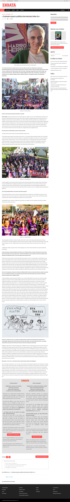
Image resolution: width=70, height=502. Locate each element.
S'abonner (63, 10)
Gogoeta (11, 18)
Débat (17, 10)
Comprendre (7, 10)
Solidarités (16, 0)
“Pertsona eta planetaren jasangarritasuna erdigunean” (16, 464)
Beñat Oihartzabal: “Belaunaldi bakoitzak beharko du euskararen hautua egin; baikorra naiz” (59, 89)
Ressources (55, 491)
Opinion (13, 10)
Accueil (2, 10)
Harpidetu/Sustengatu (37, 436)
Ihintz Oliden (10, 476)
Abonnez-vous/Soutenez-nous (42, 456)
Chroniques (4, 493)
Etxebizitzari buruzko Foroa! (56, 70)
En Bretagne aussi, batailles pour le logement (59, 66)
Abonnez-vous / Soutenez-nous (13, 434)
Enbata (9, 500)
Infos (54, 489)
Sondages (38, 491)
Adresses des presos (57, 493)
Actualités (4, 489)
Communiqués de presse (23, 495)
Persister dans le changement (11, 463)
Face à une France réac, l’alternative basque (59, 61)
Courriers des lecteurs (23, 493)
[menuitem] (65, 0)
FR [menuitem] (66, 0)
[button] (53, 55)
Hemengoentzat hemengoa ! (11, 467)
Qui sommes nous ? (10, 0)
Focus (12, 14)
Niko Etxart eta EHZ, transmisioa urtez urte (59, 76)
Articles (3, 14)
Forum (37, 489)
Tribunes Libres (22, 489)
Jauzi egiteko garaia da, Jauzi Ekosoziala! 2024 (14, 466)
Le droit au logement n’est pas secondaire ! (59, 68)
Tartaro (22, 10)
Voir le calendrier (64, 55)
